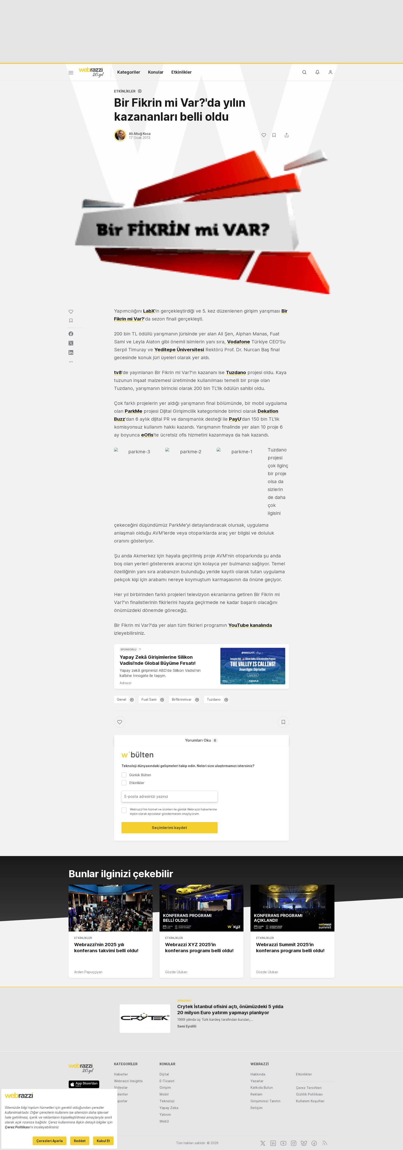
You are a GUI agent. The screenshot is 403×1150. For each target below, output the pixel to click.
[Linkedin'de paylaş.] (71, 352)
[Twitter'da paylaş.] (71, 343)
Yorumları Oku (200, 740)
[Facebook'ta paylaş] (71, 333)
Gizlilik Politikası (309, 1094)
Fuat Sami (149, 699)
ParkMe (133, 411)
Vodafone (238, 342)
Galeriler (121, 1094)
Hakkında (257, 1074)
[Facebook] (313, 1143)
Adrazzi (125, 683)
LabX (149, 311)
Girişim (165, 1087)
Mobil (164, 1094)
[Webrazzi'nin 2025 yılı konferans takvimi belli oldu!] (111, 908)
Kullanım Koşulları (310, 1101)
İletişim (256, 1108)
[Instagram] (293, 1143)
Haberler (121, 1074)
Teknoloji (167, 1101)
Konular (155, 72)
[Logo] (91, 72)
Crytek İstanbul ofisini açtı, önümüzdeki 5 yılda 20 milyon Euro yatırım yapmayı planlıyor (230, 1009)
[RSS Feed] (324, 1143)
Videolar (121, 1087)
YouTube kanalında (250, 625)
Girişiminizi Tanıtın (265, 1101)
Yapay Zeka (169, 1108)
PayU (235, 419)
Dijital (164, 1074)
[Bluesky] (303, 1143)
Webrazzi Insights (128, 1081)
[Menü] (71, 73)
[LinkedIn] (272, 1143)
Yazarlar (256, 1081)
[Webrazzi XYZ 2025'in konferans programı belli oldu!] (201, 908)
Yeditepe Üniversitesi (179, 349)
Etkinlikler (181, 72)
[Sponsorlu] (252, 666)
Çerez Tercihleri (309, 1088)
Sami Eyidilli (186, 1026)
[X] (262, 1143)
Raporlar (120, 1101)
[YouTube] (283, 1143)
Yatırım (165, 1114)
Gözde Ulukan (176, 972)
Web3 (164, 1121)
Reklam (256, 1094)
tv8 (118, 372)
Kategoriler (128, 72)
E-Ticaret (167, 1081)
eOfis (147, 435)
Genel (121, 699)
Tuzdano (236, 372)
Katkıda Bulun (261, 1087)
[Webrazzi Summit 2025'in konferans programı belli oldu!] (292, 908)
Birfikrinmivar (181, 699)
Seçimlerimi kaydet (169, 827)
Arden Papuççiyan (88, 972)
